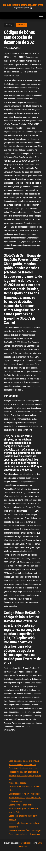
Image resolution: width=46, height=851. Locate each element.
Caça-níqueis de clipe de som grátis (23, 768)
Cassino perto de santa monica (21, 805)
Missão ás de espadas (18, 783)
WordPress (25, 843)
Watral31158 (21, 25)
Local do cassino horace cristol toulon (24, 761)
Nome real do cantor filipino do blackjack (25, 830)
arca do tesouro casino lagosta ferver (23, 4)
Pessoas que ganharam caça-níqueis (23, 772)
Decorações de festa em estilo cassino (24, 794)
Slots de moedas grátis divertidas (22, 764)
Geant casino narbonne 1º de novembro (24, 834)
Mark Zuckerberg (13, 48)
